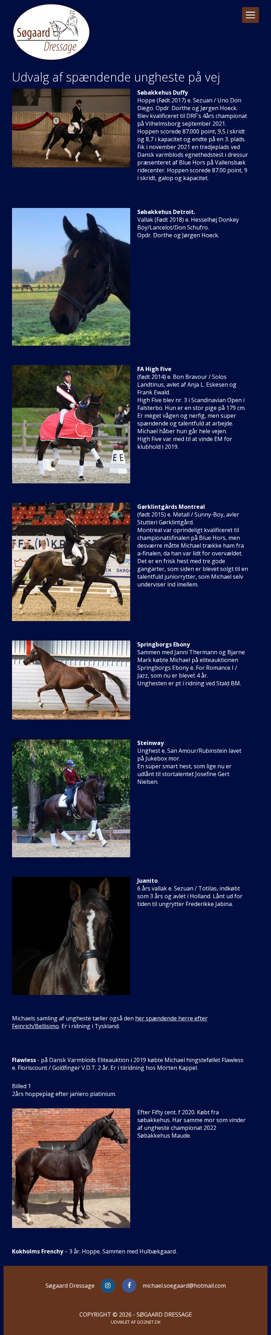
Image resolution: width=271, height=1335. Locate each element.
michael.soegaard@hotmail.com (184, 1285)
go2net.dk (149, 1322)
